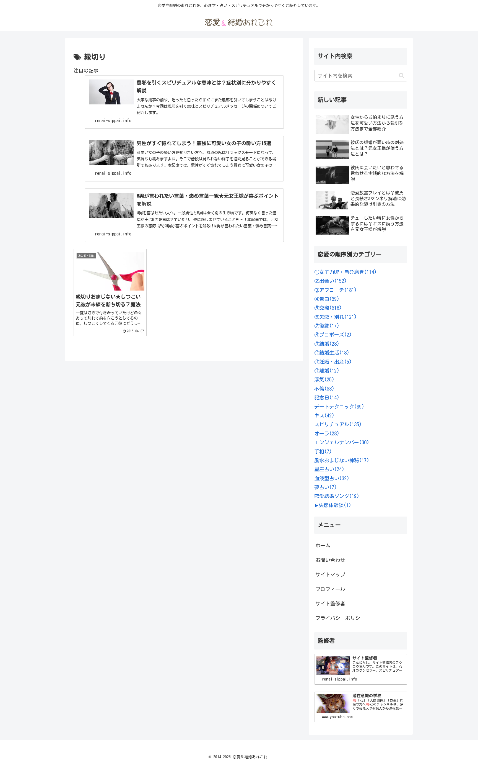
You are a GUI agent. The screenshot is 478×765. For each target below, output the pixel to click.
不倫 (324, 388)
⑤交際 (328, 307)
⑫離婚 (326, 370)
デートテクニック (339, 406)
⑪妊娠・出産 (333, 361)
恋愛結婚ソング (336, 496)
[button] (401, 75)
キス (324, 415)
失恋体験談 (335, 505)
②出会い (330, 280)
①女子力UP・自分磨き (345, 271)
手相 (323, 451)
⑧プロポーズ (333, 334)
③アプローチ (335, 289)
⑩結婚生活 (331, 352)
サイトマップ (330, 574)
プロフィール (330, 589)
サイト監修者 (330, 603)
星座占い (329, 469)
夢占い (325, 487)
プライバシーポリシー (340, 617)
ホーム (322, 545)
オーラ (326, 433)
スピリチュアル (338, 424)
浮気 (324, 379)
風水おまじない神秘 (341, 460)
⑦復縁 (326, 325)
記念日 (326, 397)
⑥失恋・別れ (335, 316)
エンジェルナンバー (341, 442)
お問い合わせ (330, 560)
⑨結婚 (326, 343)
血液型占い (331, 478)
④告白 (326, 298)
